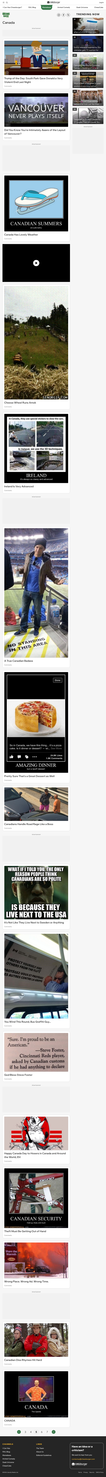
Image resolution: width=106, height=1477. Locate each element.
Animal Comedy (8, 1459)
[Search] (7, 2)
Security (91, 1472)
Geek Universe (8, 1462)
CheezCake (6, 1466)
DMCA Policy (100, 1472)
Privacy (86, 1472)
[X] (68, 15)
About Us (40, 1452)
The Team (40, 1448)
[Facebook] (63, 15)
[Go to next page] (53, 1432)
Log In (101, 2)
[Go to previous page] (19, 1432)
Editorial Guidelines (43, 1455)
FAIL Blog (6, 1452)
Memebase (6, 1455)
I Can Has (6, 1448)
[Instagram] (58, 15)
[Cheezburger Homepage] (53, 2)
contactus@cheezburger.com (83, 1459)
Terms (80, 1472)
